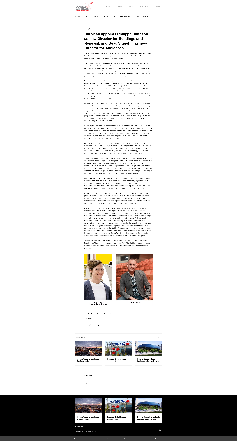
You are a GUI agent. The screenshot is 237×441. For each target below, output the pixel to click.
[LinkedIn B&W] (160, 430)
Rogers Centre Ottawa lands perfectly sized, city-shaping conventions (147, 360)
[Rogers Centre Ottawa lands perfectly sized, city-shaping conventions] (148, 348)
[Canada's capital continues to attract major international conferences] (88, 348)
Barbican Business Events (93, 314)
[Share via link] (99, 325)
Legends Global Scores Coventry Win (116, 360)
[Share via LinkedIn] (94, 325)
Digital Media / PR (124, 16)
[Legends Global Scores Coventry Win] (118, 348)
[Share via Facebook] (85, 325)
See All (160, 337)
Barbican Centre (109, 314)
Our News (136, 16)
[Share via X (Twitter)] (90, 325)
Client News (104, 16)
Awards (86, 16)
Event (113, 16)
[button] (160, 16)
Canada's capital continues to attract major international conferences (88, 360)
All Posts (77, 16)
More (144, 16)
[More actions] (152, 29)
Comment (95, 16)
